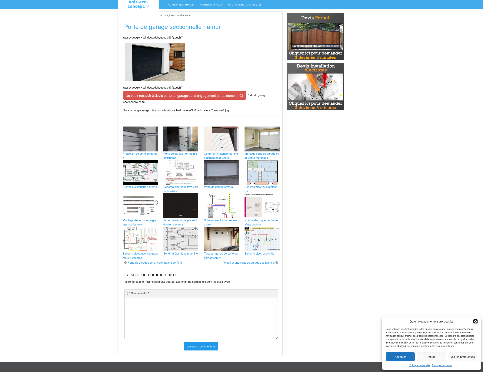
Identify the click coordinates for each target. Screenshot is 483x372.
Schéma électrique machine (180, 253)
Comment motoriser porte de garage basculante (221, 155)
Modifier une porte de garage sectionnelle (249, 262)
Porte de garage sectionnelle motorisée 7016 (155, 262)
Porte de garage (211, 4)
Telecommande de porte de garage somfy (221, 255)
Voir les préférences (462, 357)
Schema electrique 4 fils (259, 253)
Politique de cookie (442, 365)
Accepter (400, 357)
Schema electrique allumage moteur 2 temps (140, 255)
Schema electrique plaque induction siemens (180, 222)
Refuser (431, 357)
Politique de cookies (419, 365)
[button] (475, 321)
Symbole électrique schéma (140, 187)
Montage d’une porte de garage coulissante (139, 222)
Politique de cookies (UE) (244, 4)
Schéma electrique (181, 4)
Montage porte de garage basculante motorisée (262, 155)
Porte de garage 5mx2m (219, 187)
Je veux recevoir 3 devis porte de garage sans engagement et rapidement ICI (184, 95)
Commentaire (140, 293)
